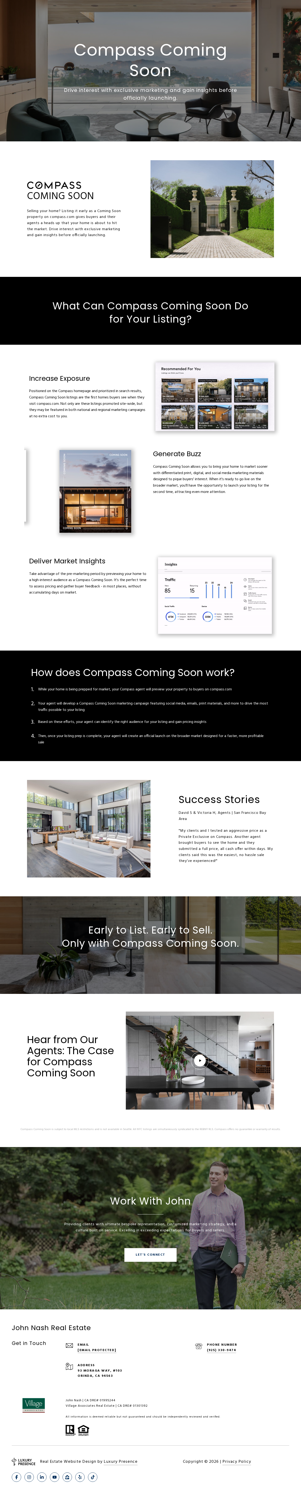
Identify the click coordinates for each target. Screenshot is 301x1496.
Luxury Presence (121, 1461)
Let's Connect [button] (150, 1255)
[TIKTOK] (92, 1477)
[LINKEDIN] (42, 1477)
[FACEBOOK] (16, 1477)
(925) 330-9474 (221, 1350)
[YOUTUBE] (54, 1477)
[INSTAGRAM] (29, 1477)
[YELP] (80, 1477)
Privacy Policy (236, 1461)
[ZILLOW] (67, 1477)
